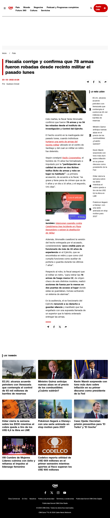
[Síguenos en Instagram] (58, 493)
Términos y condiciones (65, 499)
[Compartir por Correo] (87, 82)
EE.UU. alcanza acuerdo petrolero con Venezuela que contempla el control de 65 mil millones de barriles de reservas (100, 109)
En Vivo (24, 499)
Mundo (26, 7)
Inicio (4, 53)
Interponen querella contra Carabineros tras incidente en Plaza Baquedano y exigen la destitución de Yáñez (64, 228)
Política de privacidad (46, 499)
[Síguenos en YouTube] (65, 493)
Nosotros (33, 499)
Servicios (45, 10)
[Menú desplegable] (4, 8)
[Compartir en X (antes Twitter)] (99, 82)
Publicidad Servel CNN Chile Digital (89, 499)
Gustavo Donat (12, 84)
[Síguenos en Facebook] (45, 493)
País (18, 7)
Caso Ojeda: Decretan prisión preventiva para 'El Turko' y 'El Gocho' (89, 424)
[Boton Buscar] (91, 8)
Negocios (38, 7)
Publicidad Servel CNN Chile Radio (55, 503)
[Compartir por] (105, 82)
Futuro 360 (21, 10)
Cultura (33, 10)
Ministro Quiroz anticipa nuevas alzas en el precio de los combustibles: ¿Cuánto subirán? (100, 135)
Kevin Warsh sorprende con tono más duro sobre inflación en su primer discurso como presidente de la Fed (100, 160)
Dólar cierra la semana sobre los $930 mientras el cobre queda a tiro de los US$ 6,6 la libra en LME (99, 186)
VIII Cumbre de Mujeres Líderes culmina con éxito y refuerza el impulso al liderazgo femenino (18, 462)
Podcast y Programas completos (63, 7)
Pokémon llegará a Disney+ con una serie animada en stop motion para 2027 (100, 209)
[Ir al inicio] (10, 8)
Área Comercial (14, 499)
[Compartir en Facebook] (93, 82)
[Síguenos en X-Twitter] (52, 493)
